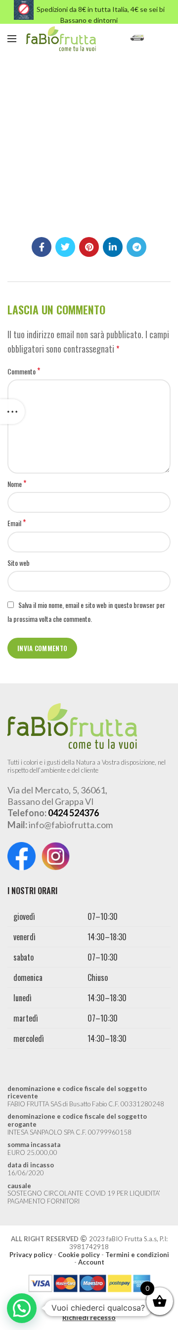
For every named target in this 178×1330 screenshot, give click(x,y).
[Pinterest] (89, 247)
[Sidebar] (12, 411)
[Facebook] (41, 247)
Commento (23, 371)
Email (16, 523)
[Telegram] (136, 247)
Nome (16, 484)
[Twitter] (65, 247)
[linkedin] (113, 247)
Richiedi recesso (89, 1317)
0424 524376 (73, 812)
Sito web (18, 562)
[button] (22, 1308)
